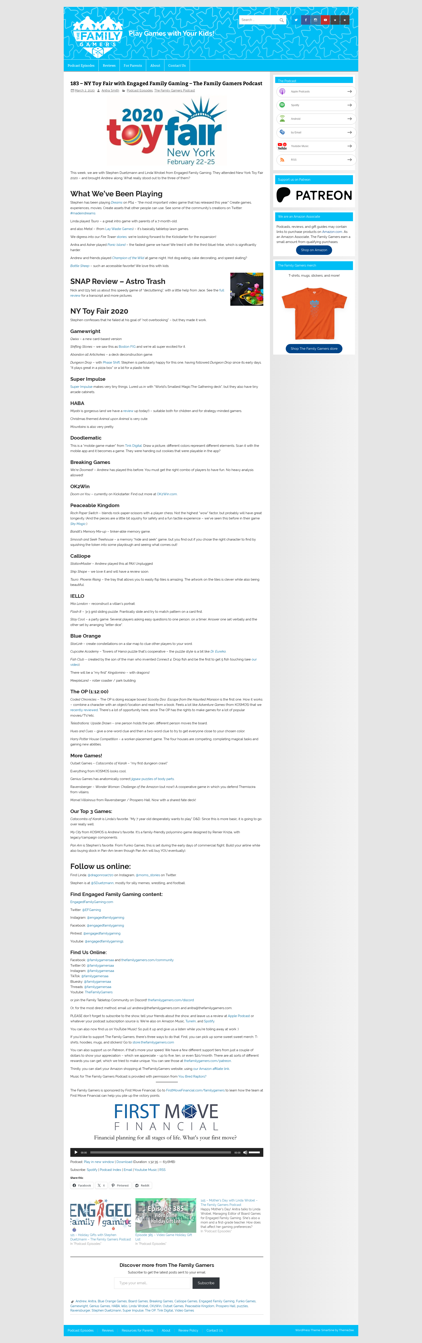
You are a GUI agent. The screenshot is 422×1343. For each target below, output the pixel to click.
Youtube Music (145, 1170)
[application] (166, 1152)
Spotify (209, 1021)
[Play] (76, 1152)
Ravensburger (80, 1310)
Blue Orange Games (112, 1301)
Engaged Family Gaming (217, 1301)
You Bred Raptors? (192, 1076)
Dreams (116, 202)
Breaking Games (161, 1301)
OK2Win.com (167, 494)
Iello (124, 1306)
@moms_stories (148, 875)
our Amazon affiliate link (211, 1069)
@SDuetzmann (102, 883)
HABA (116, 1306)
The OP (150, 1310)
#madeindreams (82, 213)
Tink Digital (133, 446)
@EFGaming (91, 910)
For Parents (133, 65)
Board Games (138, 1301)
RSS (162, 1170)
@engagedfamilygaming (105, 918)
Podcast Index (110, 1170)
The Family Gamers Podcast (174, 90)
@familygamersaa (100, 960)
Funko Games (246, 1301)
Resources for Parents (137, 1330)
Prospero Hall (225, 1306)
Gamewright (79, 1306)
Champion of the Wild (128, 258)
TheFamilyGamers (99, 992)
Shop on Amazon (314, 250)
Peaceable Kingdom (199, 1306)
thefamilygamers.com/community (147, 960)
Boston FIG (127, 347)
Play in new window (99, 1162)
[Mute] (245, 1152)
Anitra (92, 1301)
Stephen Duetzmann (106, 1310)
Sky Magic (78, 524)
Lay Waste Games (119, 229)
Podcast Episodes (81, 65)
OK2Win (155, 1306)
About (155, 65)
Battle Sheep (79, 266)
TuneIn (191, 1021)
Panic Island (116, 245)
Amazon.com (332, 232)
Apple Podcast (239, 1016)
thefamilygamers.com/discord (171, 1000)
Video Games (184, 1310)
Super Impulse (81, 387)
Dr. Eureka (218, 651)
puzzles (242, 1306)
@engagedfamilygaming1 (104, 941)
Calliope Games (186, 1301)
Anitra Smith (110, 90)
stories (122, 237)
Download (124, 1162)
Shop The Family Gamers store (314, 349)
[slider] (255, 1152)
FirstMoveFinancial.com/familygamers (195, 1090)
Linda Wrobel (138, 1306)
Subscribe (206, 1283)
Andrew (81, 1301)
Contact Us (177, 65)
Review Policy (188, 1330)
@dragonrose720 (100, 875)
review (128, 411)
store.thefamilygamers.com (153, 1042)
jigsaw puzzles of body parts (152, 779)
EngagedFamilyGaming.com (91, 902)
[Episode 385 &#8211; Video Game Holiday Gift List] (165, 1215)
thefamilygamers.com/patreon (207, 1061)
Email (128, 1170)
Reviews (109, 65)
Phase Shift (111, 362)
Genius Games (99, 1306)
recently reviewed (84, 710)
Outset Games (173, 1306)
